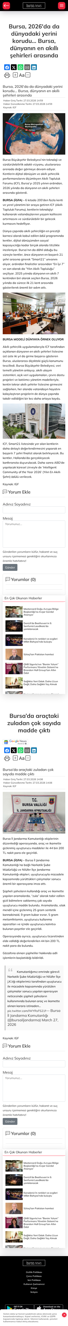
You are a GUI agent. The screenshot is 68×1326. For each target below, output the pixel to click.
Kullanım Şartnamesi (34, 1284)
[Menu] (61, 5)
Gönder (10, 567)
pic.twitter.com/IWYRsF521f (26, 1011)
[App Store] (48, 1308)
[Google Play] (19, 1308)
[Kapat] (64, 1314)
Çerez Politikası (34, 1276)
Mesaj (8, 518)
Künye (34, 1288)
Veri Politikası (34, 1280)
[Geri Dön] (6, 5)
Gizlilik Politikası (34, 1272)
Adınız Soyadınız (17, 504)
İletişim (34, 1292)
